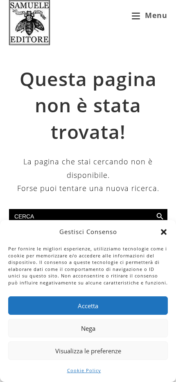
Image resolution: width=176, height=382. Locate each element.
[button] (164, 232)
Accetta (88, 306)
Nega (88, 328)
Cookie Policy (84, 370)
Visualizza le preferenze (88, 351)
